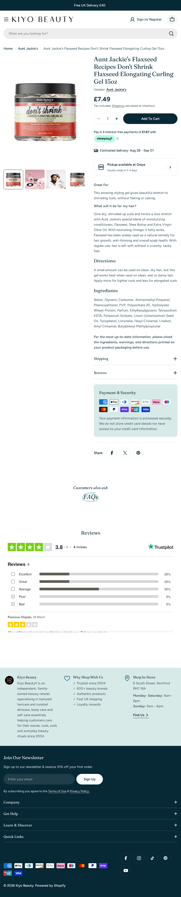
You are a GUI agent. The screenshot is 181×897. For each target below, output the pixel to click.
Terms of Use (57, 791)
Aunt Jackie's (28, 49)
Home (8, 49)
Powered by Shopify (50, 886)
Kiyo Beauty (25, 886)
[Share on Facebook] (112, 453)
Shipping (118, 105)
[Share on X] (125, 453)
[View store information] (170, 167)
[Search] (171, 33)
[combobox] (90, 33)
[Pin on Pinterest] (138, 453)
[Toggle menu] (6, 19)
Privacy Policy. (80, 791)
